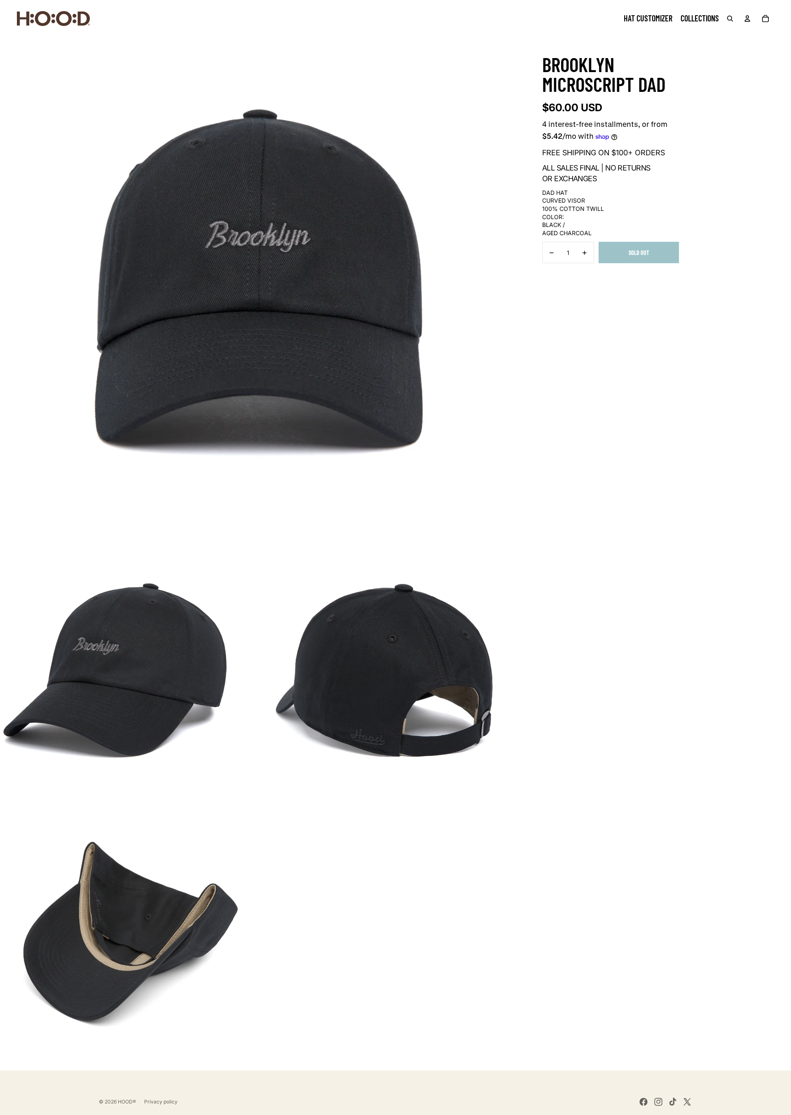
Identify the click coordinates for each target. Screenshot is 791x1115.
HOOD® (127, 1102)
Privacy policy (161, 1102)
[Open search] (730, 18)
